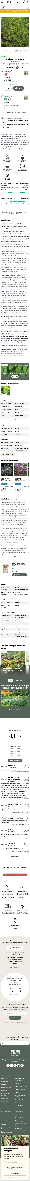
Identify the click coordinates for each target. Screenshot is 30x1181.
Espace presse (5, 1101)
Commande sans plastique (20, 1096)
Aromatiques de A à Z (8, 14)
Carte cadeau (19, 1103)
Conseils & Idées (19, 1118)
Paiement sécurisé (20, 1089)
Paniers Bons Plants (20, 1100)
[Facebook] (11, 1066)
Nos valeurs (4, 1090)
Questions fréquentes (7, 1115)
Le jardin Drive (19, 1106)
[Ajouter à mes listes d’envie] (11, 465)
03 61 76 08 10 (16, 948)
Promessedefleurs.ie (8, 1128)
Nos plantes (4, 1084)
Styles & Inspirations (20, 1121)
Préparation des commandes (19, 1079)
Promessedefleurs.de (6, 1132)
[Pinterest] (15, 1066)
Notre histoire (4, 1081)
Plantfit (17, 1092)
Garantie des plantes (21, 1086)
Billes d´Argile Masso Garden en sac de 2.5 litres (18, 564)
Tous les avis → (15, 995)
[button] (17, 2)
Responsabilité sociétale (5, 1094)
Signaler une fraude (6, 1118)
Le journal (17, 1115)
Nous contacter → (15, 967)
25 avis (21, 67)
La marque (4, 1078)
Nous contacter (5, 1121)
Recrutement (4, 1098)
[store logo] (7, 3)
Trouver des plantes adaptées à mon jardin (16, 875)
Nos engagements (6, 1087)
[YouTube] (19, 1066)
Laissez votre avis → (15, 760)
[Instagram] (8, 1066)
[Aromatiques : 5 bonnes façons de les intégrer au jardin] (13, 663)
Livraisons (17, 1083)
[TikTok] (22, 1066)
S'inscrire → (15, 1018)
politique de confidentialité (14, 1023)
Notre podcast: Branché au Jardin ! (20, 1129)
